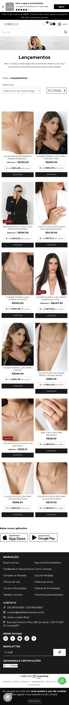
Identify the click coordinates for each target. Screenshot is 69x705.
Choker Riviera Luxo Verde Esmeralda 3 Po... (51, 298)
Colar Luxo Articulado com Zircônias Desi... (51, 227)
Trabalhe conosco (13, 594)
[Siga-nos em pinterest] (33, 638)
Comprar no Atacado (14, 575)
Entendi (34, 701)
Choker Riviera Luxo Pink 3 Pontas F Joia (51, 157)
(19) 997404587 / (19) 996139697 (25, 607)
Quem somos (11, 562)
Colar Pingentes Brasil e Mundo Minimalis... (18, 157)
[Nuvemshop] (35, 678)
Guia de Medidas (43, 575)
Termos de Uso (11, 581)
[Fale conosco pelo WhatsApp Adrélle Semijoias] (62, 680)
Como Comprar (43, 569)
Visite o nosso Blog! (18, 617)
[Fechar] (2, 6)
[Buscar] (65, 32)
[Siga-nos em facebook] (12, 638)
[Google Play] (44, 538)
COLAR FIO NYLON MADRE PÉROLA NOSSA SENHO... (51, 374)
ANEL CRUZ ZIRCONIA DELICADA (51, 433)
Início (5, 78)
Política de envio (43, 581)
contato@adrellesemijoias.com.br (25, 612)
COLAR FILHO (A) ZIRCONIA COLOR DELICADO (17, 497)
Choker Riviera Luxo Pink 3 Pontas (18, 368)
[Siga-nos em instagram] (5, 638)
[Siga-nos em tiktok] (26, 638)
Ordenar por (8, 85)
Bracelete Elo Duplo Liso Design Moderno (17, 227)
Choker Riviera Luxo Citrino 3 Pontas (17, 298)
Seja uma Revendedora (47, 562)
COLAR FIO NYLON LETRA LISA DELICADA (18, 444)
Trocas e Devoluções (14, 588)
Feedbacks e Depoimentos (18, 569)
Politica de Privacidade (47, 588)
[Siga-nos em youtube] (19, 638)
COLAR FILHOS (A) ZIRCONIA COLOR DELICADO (51, 497)
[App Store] (14, 538)
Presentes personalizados (48, 594)
